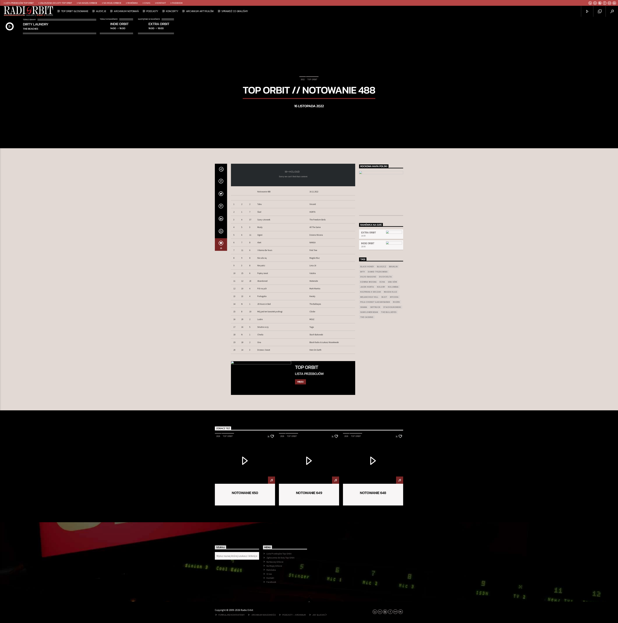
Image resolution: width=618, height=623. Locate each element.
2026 (218, 436)
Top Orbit (306, 367)
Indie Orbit (367, 243)
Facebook (177, 3)
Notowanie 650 (245, 493)
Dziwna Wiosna (368, 282)
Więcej (300, 381)
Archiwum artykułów (200, 11)
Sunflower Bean (369, 312)
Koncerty (172, 11)
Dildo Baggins (368, 276)
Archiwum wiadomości (263, 615)
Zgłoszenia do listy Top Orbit (56, 3)
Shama (363, 307)
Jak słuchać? (319, 615)
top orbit (312, 79)
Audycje (101, 11)
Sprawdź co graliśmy (234, 11)
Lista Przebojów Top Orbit (19, 3)
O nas (147, 3)
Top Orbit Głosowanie (74, 11)
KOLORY (381, 287)
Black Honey (367, 266)
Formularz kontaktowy (231, 615)
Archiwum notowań (126, 11)
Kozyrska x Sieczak (370, 292)
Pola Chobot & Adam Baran (375, 302)
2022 (302, 79)
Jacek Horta (367, 287)
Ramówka (132, 3)
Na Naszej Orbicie (87, 3)
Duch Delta (385, 276)
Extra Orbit (368, 232)
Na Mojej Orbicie (112, 3)
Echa (382, 282)
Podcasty (152, 11)
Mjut (384, 297)
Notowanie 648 (373, 493)
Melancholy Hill (369, 297)
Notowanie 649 (309, 493)
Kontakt (161, 3)
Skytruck (375, 307)
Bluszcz (381, 266)
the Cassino (367, 317)
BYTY (362, 271)
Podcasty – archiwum (294, 615)
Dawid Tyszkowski (378, 271)
